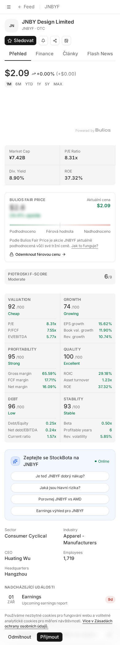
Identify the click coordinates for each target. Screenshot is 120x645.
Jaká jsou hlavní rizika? (60, 487)
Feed (29, 7)
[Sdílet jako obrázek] (66, 40)
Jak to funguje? (84, 245)
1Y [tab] (39, 84)
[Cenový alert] (43, 40)
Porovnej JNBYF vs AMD (60, 499)
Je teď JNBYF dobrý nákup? (60, 476)
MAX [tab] (58, 84)
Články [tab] (70, 53)
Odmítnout (19, 637)
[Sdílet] (54, 40)
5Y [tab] (47, 84)
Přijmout (49, 637)
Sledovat (24, 40)
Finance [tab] (45, 53)
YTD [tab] (29, 84)
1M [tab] (8, 84)
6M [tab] (18, 84)
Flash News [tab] (100, 53)
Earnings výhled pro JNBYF (60, 510)
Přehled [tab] (17, 53)
